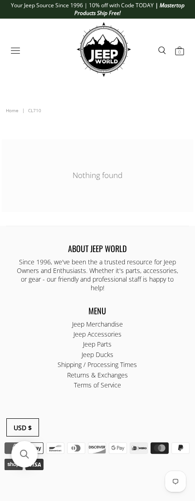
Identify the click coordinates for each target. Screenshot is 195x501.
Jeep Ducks (97, 354)
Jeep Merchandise (97, 324)
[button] (24, 454)
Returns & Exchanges (97, 375)
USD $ (23, 427)
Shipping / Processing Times (97, 364)
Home (12, 110)
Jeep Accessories (97, 334)
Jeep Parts (97, 344)
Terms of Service (97, 385)
